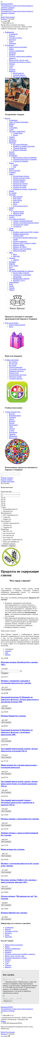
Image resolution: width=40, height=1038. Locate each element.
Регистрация (10, 17)
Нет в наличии (6, 689)
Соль (6, 963)
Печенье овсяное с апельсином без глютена (20, 819)
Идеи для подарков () (11, 541)
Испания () (8, 511)
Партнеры (8, 937)
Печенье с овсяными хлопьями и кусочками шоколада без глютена (16, 682)
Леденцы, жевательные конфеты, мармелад (20, 954)
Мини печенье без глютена (13, 849)
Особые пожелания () (11, 523)
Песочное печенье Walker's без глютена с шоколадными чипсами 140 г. (19, 881)
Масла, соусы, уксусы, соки (14, 956)
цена (6, 653)
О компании (9, 927)
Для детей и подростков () (12, 539)
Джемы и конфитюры (12, 948)
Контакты (8, 933)
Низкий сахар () (9, 544)
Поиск (7, 935)
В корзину (5, 673)
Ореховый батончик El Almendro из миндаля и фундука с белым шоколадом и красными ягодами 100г (20, 699)
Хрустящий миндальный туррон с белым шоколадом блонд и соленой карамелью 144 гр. (19, 783)
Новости (8, 929)
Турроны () (7, 527)
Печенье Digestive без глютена (14, 913)
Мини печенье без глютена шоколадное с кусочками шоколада (19, 766)
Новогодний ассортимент (14, 945)
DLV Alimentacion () (10, 515)
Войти (3, 17)
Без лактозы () (8, 535)
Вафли (7, 947)
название (8, 651)
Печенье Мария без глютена (13, 716)
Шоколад (8, 967)
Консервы (8, 950)
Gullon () (6, 517)
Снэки (7, 961)
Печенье (8, 960)
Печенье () (7, 525)
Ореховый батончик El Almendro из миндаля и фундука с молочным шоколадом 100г (17, 732)
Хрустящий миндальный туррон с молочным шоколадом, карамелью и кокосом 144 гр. (17, 802)
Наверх (3, 1021)
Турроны (8, 965)
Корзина (4, 19)
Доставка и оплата (11, 931)
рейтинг (8, 655)
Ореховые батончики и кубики (16, 958)
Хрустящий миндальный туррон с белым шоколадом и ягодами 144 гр (19, 750)
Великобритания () (10, 509)
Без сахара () (8, 537)
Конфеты (8, 952)
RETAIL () (7, 531)
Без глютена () (9, 533)
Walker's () (7, 519)
